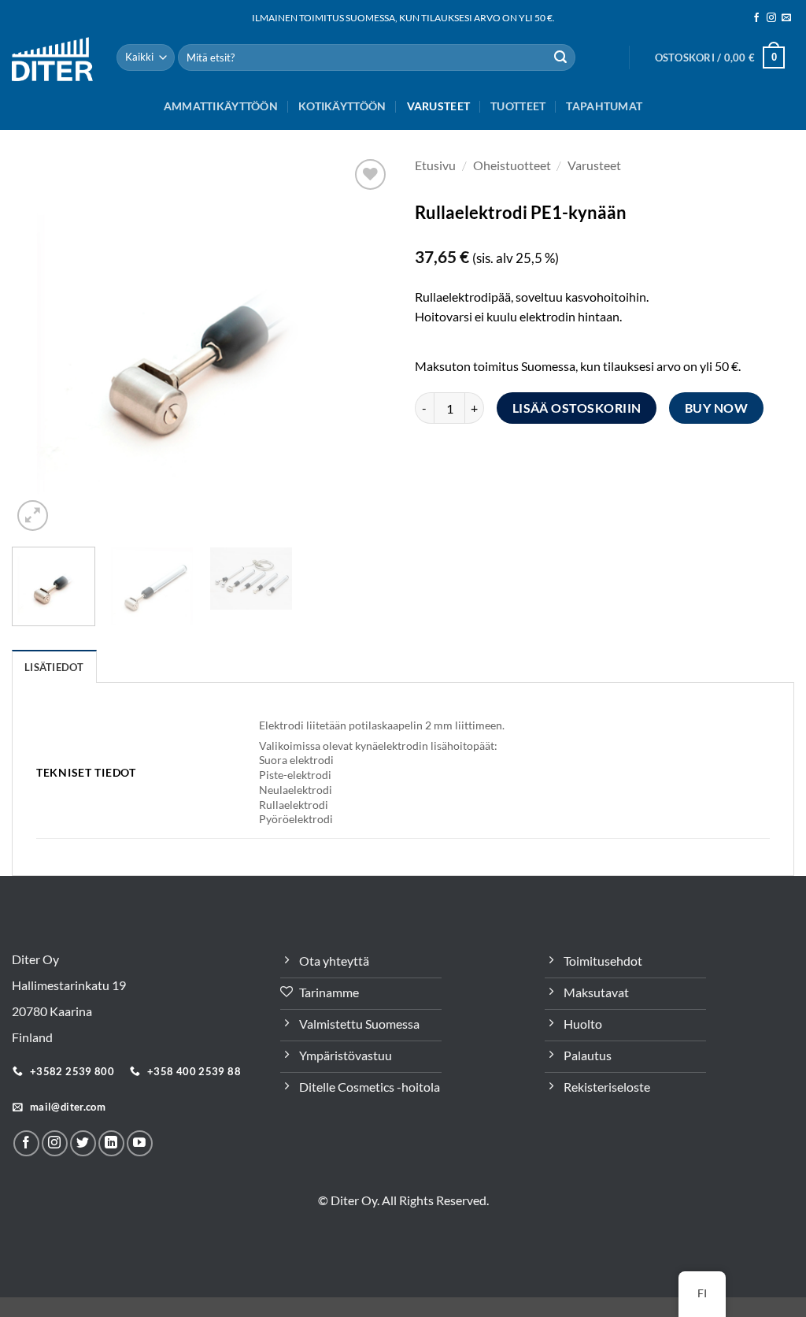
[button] (719, 57)
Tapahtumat (604, 106)
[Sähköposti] (786, 18)
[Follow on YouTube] (140, 1143)
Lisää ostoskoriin (576, 408)
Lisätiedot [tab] (54, 667)
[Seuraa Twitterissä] (83, 1143)
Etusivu (435, 165)
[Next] (363, 345)
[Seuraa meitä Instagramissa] (771, 18)
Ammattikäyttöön (221, 106)
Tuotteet (517, 106)
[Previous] (39, 345)
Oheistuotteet (512, 165)
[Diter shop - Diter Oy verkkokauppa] (52, 58)
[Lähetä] (560, 57)
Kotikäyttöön (342, 106)
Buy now (716, 408)
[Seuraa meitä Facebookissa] (756, 18)
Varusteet (439, 106)
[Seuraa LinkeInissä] (111, 1143)
